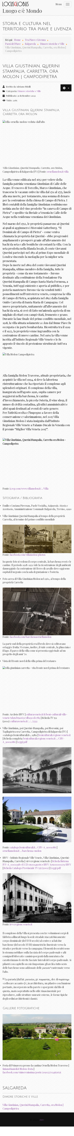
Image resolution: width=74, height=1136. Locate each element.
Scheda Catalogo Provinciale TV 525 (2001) (26, 868)
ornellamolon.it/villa (57, 171)
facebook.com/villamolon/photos (27, 554)
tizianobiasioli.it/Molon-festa (18, 1069)
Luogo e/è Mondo (22, 11)
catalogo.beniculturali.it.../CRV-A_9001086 (33, 847)
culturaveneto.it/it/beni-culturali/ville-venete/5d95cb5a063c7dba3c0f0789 (35, 716)
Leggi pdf (22, 742)
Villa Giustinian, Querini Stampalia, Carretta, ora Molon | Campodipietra (33, 1106)
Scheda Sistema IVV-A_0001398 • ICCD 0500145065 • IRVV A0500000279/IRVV (37, 863)
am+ (42, 1120)
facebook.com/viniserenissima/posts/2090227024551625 (32, 1072)
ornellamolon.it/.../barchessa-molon (22, 850)
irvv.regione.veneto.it (21, 924)
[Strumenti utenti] (66, 87)
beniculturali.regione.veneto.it (55, 735)
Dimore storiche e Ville (29, 91)
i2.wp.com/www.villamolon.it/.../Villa (29, 488)
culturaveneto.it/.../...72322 (23, 721)
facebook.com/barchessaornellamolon (30, 637)
